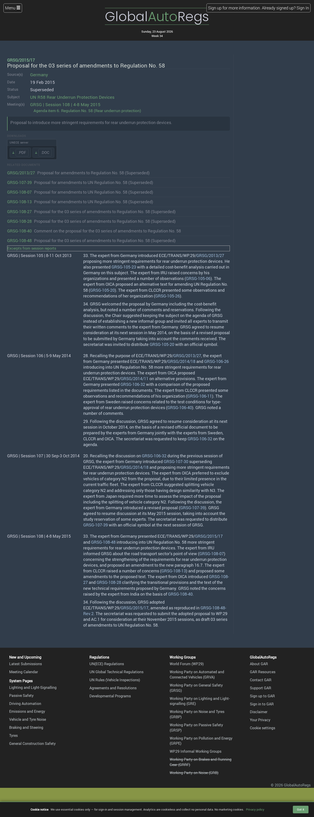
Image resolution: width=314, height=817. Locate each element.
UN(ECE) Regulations (106, 663)
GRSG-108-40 (19, 231)
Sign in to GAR (262, 704)
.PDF (22, 152)
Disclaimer (258, 711)
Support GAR (260, 687)
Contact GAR (260, 679)
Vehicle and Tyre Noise (27, 719)
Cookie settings (262, 727)
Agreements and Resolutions (113, 687)
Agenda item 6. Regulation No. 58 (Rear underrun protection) (87, 110)
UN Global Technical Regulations (116, 671)
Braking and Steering (26, 727)
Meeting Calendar (23, 671)
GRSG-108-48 (19, 240)
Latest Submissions (25, 663)
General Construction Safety (32, 743)
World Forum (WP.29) (187, 663)
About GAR (259, 663)
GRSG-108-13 (19, 201)
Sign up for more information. (234, 8)
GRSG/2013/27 (21, 172)
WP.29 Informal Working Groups (195, 751)
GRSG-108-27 (19, 211)
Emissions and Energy (27, 711)
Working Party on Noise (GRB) (194, 772)
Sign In (303, 8)
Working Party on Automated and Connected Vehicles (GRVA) (197, 674)
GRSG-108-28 (19, 221)
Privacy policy (255, 809)
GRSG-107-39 (19, 182)
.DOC (45, 152)
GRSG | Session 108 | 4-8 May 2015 (65, 104)
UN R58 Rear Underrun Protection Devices (72, 97)
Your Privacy (260, 719)
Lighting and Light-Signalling (33, 687)
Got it (300, 809)
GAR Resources (262, 671)
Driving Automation (25, 703)
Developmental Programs (110, 695)
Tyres (13, 735)
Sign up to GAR (262, 695)
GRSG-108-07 (19, 192)
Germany (39, 75)
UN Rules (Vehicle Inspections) (114, 679)
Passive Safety (21, 695)
